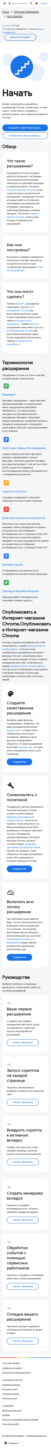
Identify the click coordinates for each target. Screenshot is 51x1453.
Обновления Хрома (11, 1384)
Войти (44, 3)
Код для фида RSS (10, 1424)
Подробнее (19, 761)
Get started (14, 16)
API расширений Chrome (20, 330)
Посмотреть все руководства (26, 135)
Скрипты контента (14, 491)
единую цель (14, 730)
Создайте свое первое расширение (28, 127)
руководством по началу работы (27, 666)
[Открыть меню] (4, 3)
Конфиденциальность (36, 1436)
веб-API (20, 303)
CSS (9, 270)
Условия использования (13, 1436)
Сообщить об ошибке (12, 1368)
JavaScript (18, 270)
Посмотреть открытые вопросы (16, 1372)
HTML (40, 267)
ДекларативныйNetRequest (20, 591)
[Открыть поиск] (31, 3)
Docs (5, 12)
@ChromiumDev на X (12, 1410)
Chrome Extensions (26, 12)
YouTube (6, 1415)
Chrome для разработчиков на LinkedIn (20, 1419)
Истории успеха (9, 1389)
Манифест (9, 394)
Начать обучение (23, 1042)
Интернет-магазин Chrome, (21, 190)
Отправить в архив (10, 1393)
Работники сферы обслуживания (23, 448)
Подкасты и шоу (9, 1398)
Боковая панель (12, 565)
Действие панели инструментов (23, 518)
